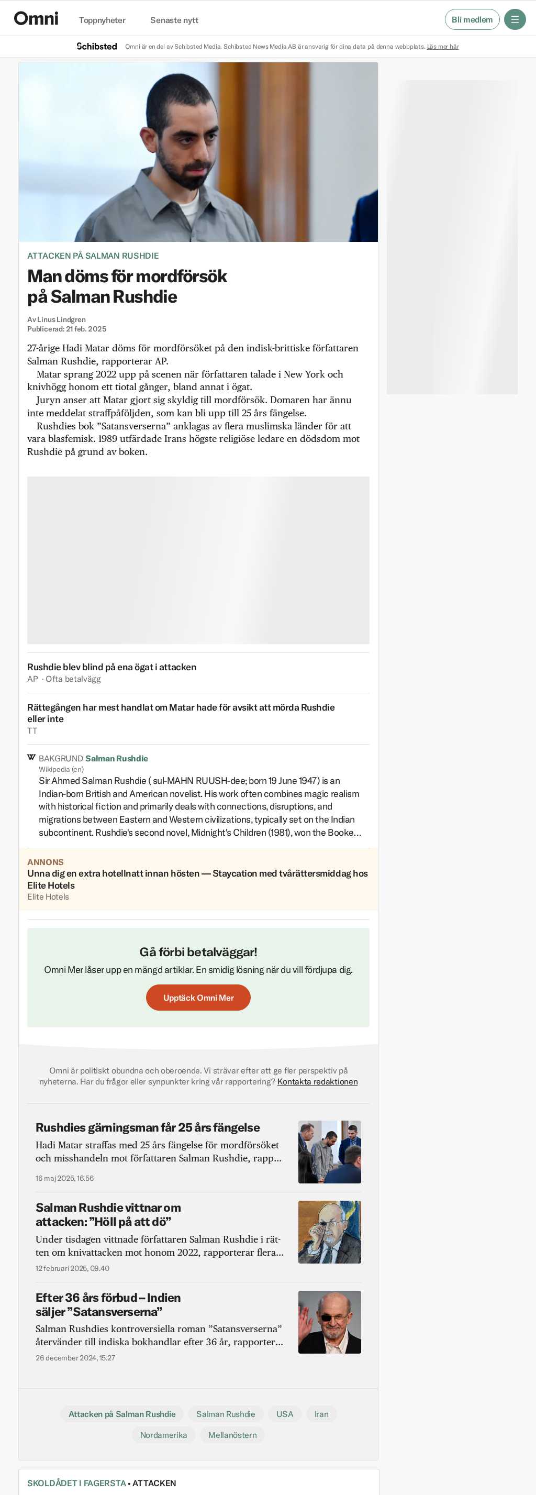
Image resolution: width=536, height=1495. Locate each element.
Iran (322, 1414)
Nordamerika (163, 1435)
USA (285, 1414)
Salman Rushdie (225, 1414)
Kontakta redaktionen (317, 1081)
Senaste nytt (174, 20)
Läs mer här (443, 46)
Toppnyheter (102, 20)
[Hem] (36, 18)
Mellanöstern (232, 1435)
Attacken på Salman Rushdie (93, 255)
